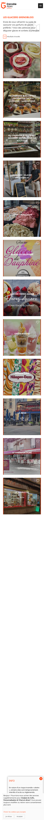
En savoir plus (22, 60)
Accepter (20, 816)
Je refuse (9, 816)
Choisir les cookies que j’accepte (14, 812)
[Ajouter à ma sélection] (38, 45)
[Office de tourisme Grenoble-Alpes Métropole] (8, 5)
